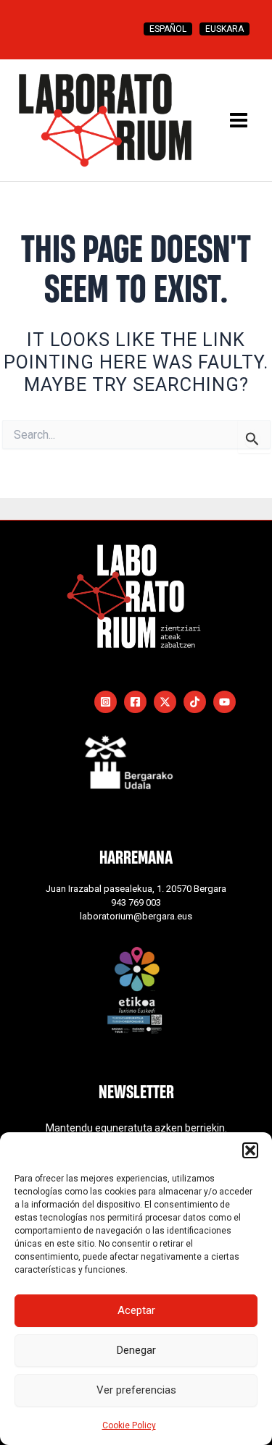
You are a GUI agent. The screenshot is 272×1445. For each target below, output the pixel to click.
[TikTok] (195, 702)
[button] (250, 1150)
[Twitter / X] (165, 702)
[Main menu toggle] (238, 120)
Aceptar (136, 1310)
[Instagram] (105, 702)
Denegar (136, 1350)
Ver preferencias (136, 1389)
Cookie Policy (129, 1425)
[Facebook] (135, 702)
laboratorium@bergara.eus (136, 916)
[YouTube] (224, 702)
